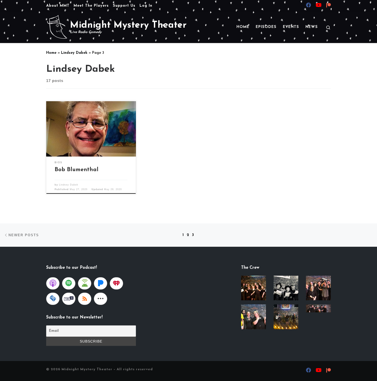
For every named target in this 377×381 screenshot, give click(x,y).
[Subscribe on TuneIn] (68, 299)
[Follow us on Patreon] (328, 6)
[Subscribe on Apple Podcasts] (52, 283)
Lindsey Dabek (74, 53)
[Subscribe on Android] (84, 283)
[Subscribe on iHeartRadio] (116, 283)
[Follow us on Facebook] (308, 6)
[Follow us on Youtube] (319, 6)
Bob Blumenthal (76, 169)
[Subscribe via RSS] (84, 299)
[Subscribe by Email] (52, 299)
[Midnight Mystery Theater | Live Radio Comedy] (57, 26)
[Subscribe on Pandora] (100, 283)
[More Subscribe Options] (100, 299)
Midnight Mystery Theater (87, 369)
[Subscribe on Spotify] (68, 283)
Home (51, 53)
